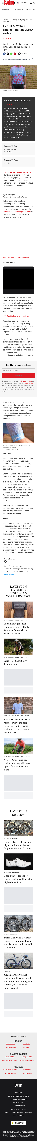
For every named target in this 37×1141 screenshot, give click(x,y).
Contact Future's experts (18, 1096)
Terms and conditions (18, 1099)
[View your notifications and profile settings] (14, 3)
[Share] (4, 54)
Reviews (5, 20)
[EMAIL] (6, 561)
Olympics (26, 1047)
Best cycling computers (27, 1060)
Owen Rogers (10, 195)
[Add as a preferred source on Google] (18, 1123)
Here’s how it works (24, 60)
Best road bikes (9, 1057)
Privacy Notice (28, 383)
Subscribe (24, 2)
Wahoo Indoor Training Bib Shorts (17, 212)
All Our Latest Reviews (10, 1069)
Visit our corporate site (25, 1132)
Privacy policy (18, 1102)
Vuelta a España (11, 1047)
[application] (18, 277)
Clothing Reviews (27, 1073)
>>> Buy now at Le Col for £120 (16, 258)
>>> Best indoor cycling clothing (16, 316)
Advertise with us (18, 1109)
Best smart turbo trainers (9, 1060)
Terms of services (26, 381)
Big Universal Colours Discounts (24, 9)
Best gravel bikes (27, 1057)
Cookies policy (18, 1106)
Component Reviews (10, 1073)
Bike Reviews (27, 1069)
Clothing (14, 20)
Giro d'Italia (26, 1044)
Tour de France (10, 1044)
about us (18, 1093)
